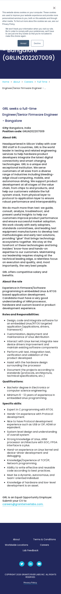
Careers (28, 81)
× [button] (54, 7)
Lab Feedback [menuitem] (30, 550)
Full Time (42, 81)
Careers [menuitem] (44, 545)
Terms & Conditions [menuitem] (44, 539)
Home (5, 81)
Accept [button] (23, 43)
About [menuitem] (16, 539)
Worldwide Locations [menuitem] (16, 545)
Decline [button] (37, 43)
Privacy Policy (30, 582)
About (16, 81)
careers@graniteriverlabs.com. (22, 504)
